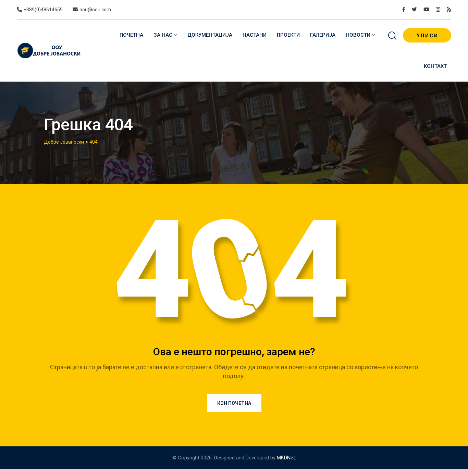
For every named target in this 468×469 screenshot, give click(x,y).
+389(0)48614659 (43, 9)
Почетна (131, 35)
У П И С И (427, 35)
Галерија (322, 35)
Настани (255, 35)
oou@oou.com (95, 9)
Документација (209, 35)
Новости (358, 35)
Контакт (435, 66)
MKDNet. (286, 458)
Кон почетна (234, 403)
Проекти (288, 35)
